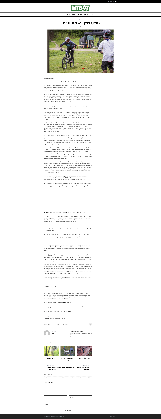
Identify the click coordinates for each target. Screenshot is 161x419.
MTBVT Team (76, 19)
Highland (56, 318)
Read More (72, 336)
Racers (81, 19)
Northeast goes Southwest (84, 358)
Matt (73, 19)
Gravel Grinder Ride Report (76, 331)
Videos (83, 212)
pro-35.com (68, 311)
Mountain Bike (78, 212)
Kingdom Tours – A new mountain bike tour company (78, 367)
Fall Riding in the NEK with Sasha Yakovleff (68, 359)
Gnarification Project (49, 318)
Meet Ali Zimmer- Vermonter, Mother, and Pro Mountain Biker (57, 367)
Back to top (112, 416)
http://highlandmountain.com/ (64, 302)
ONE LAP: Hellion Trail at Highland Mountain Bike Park (57, 212)
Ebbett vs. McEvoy (51, 358)
